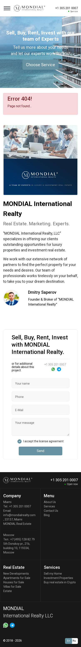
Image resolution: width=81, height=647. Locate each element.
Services (49, 506)
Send (40, 451)
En (68, 640)
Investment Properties (58, 578)
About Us (50, 502)
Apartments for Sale (16, 578)
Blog (47, 515)
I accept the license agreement (43, 441)
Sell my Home (53, 573)
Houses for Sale (13, 582)
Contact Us (51, 510)
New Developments (16, 573)
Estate (7, 591)
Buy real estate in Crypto (60, 582)
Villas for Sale (12, 586)
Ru (74, 640)
